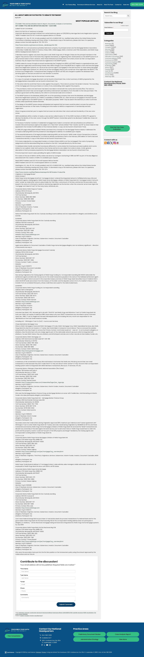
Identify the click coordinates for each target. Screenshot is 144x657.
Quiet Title (107, 71)
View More (123, 639)
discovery (107, 49)
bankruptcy (21, 612)
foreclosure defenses (111, 58)
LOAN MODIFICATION (67, 612)
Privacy (44, 652)
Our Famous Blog (71, 4)
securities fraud (38, 615)
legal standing (109, 64)
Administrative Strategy (89, 639)
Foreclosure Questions (111, 62)
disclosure (39, 612)
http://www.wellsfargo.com (30, 234)
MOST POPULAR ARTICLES (87, 21)
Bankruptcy (108, 43)
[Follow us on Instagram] (114, 143)
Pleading (107, 69)
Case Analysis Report (123, 634)
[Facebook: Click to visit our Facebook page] (42, 645)
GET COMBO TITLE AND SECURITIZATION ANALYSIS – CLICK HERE (35, 26)
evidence (107, 53)
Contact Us (118, 4)
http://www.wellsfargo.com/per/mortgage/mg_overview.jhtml (42, 452)
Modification (108, 65)
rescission (80, 612)
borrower (27, 612)
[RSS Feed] (105, 143)
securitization (90, 612)
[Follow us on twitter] (111, 143)
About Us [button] (99, 4)
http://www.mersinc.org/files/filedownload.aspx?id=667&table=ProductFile (40, 172)
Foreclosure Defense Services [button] (86, 4)
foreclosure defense (47, 612)
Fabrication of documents (112, 56)
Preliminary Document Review (89, 634)
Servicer (107, 75)
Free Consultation (14, 636)
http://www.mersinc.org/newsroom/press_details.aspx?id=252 (36, 45)
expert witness (109, 54)
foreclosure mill (109, 60)
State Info (126, 4)
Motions (107, 67)
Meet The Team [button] (108, 4)
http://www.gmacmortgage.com (32, 351)
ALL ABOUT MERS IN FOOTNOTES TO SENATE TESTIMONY (38, 15)
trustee (20, 614)
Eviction (32, 615)
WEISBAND (25, 614)
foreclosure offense (57, 612)
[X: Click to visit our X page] (44, 645)
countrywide (33, 612)
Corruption (27, 615)
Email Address (109, 27)
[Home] (63, 4)
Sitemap (38, 652)
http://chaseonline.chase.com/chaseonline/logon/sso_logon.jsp (42, 382)
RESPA (84, 612)
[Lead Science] (9, 652)
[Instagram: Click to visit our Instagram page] (50, 645)
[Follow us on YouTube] (117, 143)
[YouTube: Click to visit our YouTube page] (47, 645)
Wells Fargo (108, 76)
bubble (22, 615)
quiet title (75, 612)
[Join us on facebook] (108, 143)
